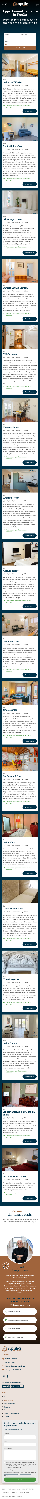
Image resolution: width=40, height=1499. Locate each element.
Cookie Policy (14, 1492)
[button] (4, 65)
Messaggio (7, 1448)
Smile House (10, 710)
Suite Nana (9, 842)
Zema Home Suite (13, 908)
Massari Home (11, 427)
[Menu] (37, 4)
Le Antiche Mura (12, 146)
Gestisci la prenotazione (11, 1413)
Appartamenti (8, 1400)
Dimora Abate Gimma (15, 288)
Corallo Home (11, 571)
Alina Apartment (13, 219)
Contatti (6, 1417)
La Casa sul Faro (12, 776)
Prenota (6, 1410)
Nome (6, 1433)
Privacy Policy (5, 1492)
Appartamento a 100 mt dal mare (19, 1113)
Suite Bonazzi (11, 641)
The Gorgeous (11, 979)
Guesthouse (8, 1397)
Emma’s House (11, 498)
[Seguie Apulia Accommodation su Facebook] (7, 1376)
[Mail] (6, 4)
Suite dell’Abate (12, 82)
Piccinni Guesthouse (14, 1176)
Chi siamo (7, 1407)
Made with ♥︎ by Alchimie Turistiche (12, 1496)
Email (6, 1441)
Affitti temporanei (9, 1403)
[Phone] (3, 4)
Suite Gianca (10, 1043)
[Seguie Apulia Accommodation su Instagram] (3, 1376)
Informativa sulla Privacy (11, 1474)
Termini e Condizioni (25, 1474)
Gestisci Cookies (24, 1492)
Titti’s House (10, 354)
